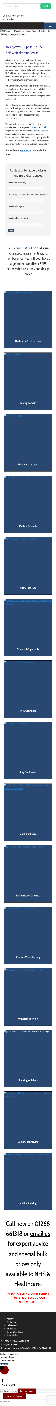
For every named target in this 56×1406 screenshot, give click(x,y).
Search (46, 6)
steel (35, 130)
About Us (10, 1318)
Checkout (4, 1364)
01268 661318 (27, 248)
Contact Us (11, 1322)
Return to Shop (26, 1391)
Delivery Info (12, 1325)
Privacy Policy (12, 1335)
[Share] (6, 1401)
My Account (11, 1328)
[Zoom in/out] (1, 1401)
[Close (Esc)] (9, 1401)
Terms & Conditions (15, 1332)
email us (40, 1234)
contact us (25, 150)
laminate (44, 130)
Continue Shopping (15, 1396)
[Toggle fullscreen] (4, 1401)
